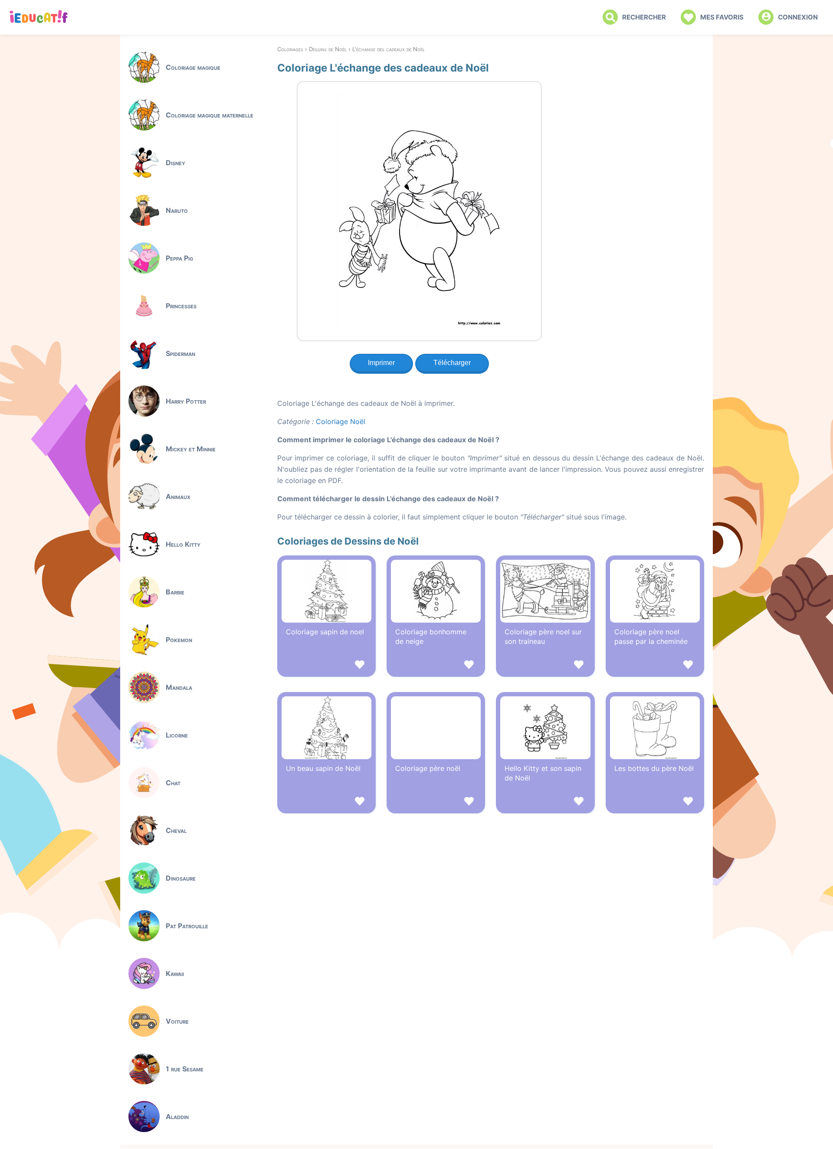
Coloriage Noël (340, 421)
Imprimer (381, 362)
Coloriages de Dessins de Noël (348, 541)
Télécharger (452, 362)
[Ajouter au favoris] (326, 665)
